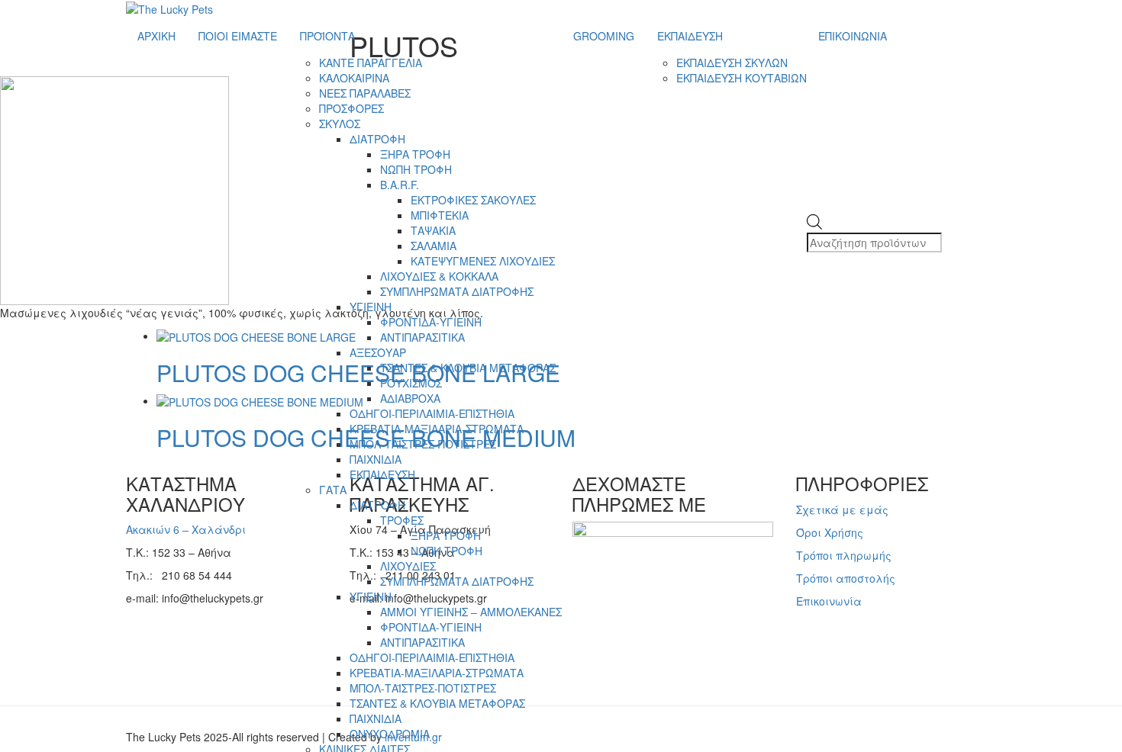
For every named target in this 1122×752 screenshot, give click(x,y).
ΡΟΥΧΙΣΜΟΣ (411, 382)
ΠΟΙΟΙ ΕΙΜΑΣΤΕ (237, 35)
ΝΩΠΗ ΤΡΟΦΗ (416, 169)
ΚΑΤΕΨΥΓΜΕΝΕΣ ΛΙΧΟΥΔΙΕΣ (483, 260)
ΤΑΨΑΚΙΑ (433, 230)
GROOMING (603, 35)
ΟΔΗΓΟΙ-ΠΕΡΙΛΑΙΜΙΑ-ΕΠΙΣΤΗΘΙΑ (432, 413)
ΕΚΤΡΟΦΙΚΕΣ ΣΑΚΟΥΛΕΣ (473, 199)
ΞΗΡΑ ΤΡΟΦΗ (415, 154)
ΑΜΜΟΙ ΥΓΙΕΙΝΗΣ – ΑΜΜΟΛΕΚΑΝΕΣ (471, 611)
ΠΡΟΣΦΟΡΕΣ (351, 108)
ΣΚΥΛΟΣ (339, 123)
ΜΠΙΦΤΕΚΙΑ (440, 215)
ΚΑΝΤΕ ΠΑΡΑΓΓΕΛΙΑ (370, 62)
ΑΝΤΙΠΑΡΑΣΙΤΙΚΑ (422, 337)
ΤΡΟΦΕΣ (402, 520)
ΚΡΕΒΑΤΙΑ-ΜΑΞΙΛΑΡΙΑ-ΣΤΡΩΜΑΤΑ (437, 428)
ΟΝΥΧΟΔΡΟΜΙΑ (390, 733)
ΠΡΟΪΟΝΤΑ (327, 35)
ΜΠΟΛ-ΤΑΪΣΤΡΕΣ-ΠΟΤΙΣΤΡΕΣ (423, 444)
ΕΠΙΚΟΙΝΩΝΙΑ (852, 35)
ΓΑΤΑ (333, 489)
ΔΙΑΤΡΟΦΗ (377, 138)
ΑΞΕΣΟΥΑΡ (378, 352)
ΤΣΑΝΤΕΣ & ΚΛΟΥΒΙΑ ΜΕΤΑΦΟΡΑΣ (468, 367)
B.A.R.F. (399, 184)
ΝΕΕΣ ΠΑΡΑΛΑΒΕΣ (365, 93)
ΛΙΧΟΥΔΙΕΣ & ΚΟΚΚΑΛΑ (439, 276)
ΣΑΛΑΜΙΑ (433, 245)
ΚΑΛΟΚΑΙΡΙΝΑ (354, 77)
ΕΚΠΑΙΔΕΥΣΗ (382, 474)
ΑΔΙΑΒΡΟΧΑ (410, 398)
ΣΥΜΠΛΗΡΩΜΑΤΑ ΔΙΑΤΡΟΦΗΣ (457, 291)
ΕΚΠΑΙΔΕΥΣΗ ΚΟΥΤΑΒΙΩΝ (741, 77)
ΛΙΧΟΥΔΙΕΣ (408, 566)
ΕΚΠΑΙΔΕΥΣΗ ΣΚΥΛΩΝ (732, 62)
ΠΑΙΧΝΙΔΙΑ (375, 459)
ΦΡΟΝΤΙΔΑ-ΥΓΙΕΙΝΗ (431, 321)
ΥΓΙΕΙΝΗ (371, 306)
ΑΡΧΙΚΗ (156, 35)
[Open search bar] (814, 206)
